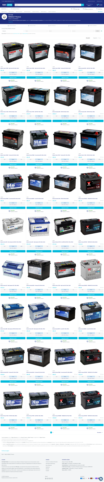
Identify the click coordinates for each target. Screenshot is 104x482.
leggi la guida (25, 33)
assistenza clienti (16, 33)
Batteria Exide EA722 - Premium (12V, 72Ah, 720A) (9, 372)
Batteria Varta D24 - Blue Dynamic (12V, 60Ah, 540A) (36, 241)
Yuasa (80, 197)
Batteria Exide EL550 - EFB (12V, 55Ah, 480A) (87, 111)
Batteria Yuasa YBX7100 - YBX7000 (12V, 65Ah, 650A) (88, 241)
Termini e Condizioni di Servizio (52, 461)
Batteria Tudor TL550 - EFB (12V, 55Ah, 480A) (87, 155)
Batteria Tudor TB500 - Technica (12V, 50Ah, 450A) (10, 155)
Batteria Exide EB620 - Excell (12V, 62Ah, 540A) (35, 198)
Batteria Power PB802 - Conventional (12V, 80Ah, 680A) (62, 372)
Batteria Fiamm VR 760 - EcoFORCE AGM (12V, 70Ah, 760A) (63, 241)
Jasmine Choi (15, 477)
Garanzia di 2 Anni (33, 25)
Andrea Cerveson (9, 477)
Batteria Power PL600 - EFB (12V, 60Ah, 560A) (9, 415)
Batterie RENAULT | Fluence (9, 454)
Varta (2, 240)
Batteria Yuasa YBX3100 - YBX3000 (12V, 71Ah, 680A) (88, 372)
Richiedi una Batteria (93, 25)
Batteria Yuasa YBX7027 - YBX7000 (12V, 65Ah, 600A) (88, 415)
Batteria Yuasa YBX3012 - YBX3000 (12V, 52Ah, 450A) (88, 198)
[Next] (101, 44)
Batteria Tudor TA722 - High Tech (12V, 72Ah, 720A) (62, 285)
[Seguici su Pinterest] (50, 478)
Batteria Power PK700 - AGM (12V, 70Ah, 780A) (35, 415)
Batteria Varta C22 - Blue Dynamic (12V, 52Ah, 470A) (36, 328)
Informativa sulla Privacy (50, 463)
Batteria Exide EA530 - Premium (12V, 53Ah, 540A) (35, 285)
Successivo (99, 432)
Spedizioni (48, 467)
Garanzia (47, 468)
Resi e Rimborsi (49, 465)
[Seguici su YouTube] (52, 478)
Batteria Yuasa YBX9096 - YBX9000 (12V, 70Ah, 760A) (62, 415)
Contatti (47, 470)
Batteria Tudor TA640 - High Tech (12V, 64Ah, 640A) (36, 68)
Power (28, 153)
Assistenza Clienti (15, 8)
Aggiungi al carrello (13, 77)
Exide (79, 66)
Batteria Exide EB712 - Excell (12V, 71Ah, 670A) (61, 328)
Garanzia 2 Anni (99, 1)
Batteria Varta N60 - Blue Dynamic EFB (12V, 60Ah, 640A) (11, 328)
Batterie (4, 8)
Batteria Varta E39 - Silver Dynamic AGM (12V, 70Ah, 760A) (11, 241)
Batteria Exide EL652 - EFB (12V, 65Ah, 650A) (61, 198)
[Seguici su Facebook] (46, 478)
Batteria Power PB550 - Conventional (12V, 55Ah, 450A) (36, 155)
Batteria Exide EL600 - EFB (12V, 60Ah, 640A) (61, 111)
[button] (101, 479)
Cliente (89, 5)
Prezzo (99, 37)
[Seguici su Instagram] (48, 478)
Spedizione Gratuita (91, 1)
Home (3, 454)
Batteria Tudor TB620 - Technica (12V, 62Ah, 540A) (62, 68)
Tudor (2, 66)
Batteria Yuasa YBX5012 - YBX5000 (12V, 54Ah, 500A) (88, 285)
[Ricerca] (82, 5)
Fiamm (53, 240)
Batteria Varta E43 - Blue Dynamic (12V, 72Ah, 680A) (10, 285)
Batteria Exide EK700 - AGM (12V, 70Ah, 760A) (87, 68)
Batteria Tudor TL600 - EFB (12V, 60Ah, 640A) (9, 111)
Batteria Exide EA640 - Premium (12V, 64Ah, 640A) (36, 372)
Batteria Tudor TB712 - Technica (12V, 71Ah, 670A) (61, 155)
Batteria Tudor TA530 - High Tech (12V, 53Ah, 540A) (10, 68)
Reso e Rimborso (53, 25)
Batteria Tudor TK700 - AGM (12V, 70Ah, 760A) (35, 111)
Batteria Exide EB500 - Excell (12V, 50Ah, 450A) (87, 328)
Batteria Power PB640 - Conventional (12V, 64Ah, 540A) (10, 198)
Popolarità (95, 37)
